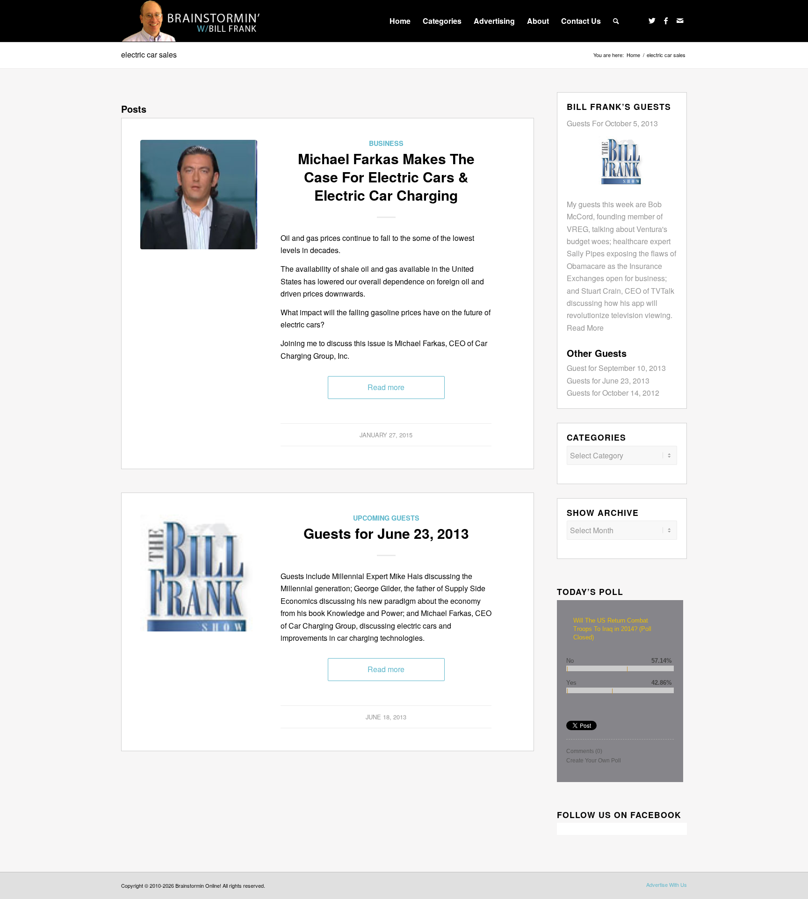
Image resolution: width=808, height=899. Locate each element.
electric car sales (149, 54)
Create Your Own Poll (593, 760)
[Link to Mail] (680, 21)
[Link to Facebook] (666, 21)
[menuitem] (400, 21)
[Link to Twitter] (652, 21)
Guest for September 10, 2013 (616, 367)
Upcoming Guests (386, 517)
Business (386, 143)
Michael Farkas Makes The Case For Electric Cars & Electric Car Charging (386, 176)
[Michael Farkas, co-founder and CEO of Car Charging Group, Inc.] (198, 198)
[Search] (616, 21)
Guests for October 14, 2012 (613, 392)
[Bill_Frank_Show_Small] (198, 573)
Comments (584, 751)
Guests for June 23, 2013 (386, 533)
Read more (386, 387)
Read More (585, 327)
